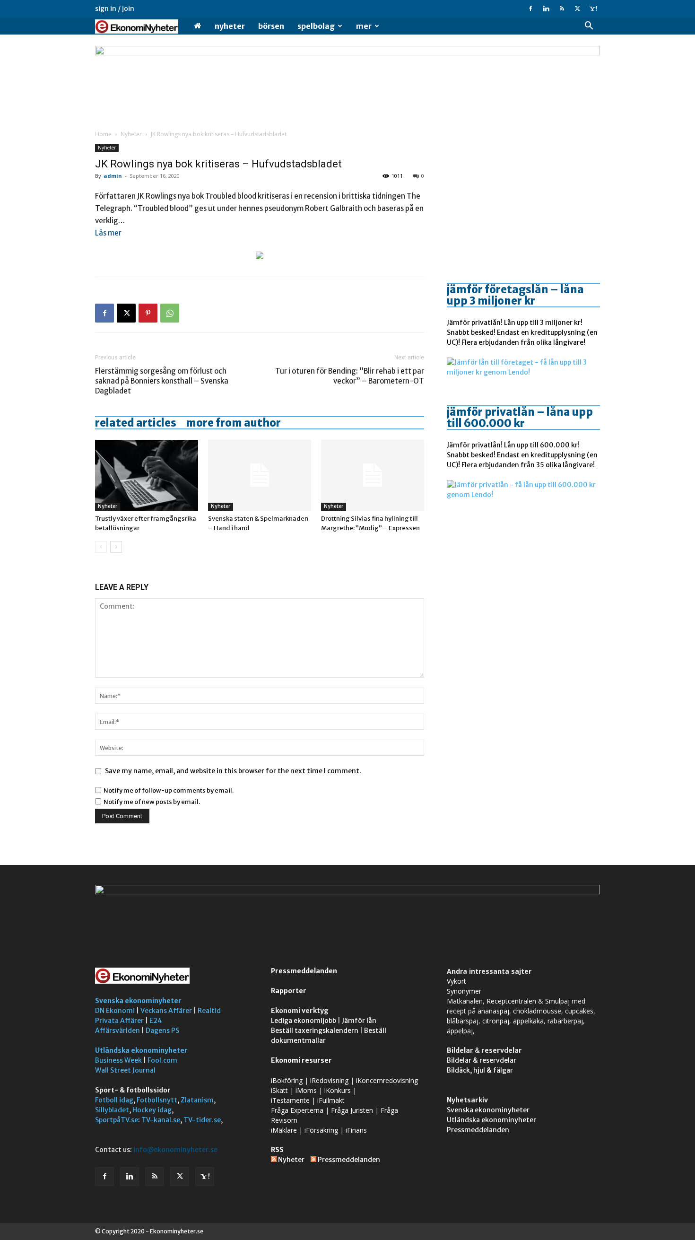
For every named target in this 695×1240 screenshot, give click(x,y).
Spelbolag (316, 26)
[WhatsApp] (169, 313)
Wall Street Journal (125, 1070)
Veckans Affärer (166, 1010)
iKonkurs (337, 1090)
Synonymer (464, 991)
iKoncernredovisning (387, 1080)
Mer (364, 26)
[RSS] (562, 8)
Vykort (456, 981)
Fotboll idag (114, 1100)
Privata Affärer (119, 1020)
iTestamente (290, 1100)
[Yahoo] (593, 8)
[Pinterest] (148, 313)
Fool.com (162, 1060)
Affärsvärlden (117, 1030)
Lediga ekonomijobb (303, 1020)
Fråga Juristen (352, 1110)
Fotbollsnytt (157, 1100)
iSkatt (279, 1090)
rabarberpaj (565, 1020)
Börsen (271, 26)
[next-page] (116, 547)
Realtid (209, 1010)
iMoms (306, 1090)
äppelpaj (460, 1030)
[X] (577, 8)
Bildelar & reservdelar (481, 1060)
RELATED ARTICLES (135, 422)
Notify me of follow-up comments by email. (169, 790)
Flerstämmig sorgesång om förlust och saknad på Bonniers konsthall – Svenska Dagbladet (161, 381)
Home (103, 134)
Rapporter (288, 991)
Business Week (118, 1060)
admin (113, 175)
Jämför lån (359, 1020)
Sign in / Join (114, 8)
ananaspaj (493, 1010)
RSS (277, 1149)
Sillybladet (112, 1110)
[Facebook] (530, 8)
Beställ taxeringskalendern (314, 1030)
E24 (155, 1020)
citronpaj (495, 1020)
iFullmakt (331, 1100)
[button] (588, 26)
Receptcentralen (511, 1000)
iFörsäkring (321, 1130)
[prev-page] (101, 547)
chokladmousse (537, 1010)
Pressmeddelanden (304, 971)
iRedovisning (329, 1080)
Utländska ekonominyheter (141, 1050)
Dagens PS (162, 1030)
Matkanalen (465, 1000)
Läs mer (108, 232)
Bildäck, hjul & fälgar (480, 1070)
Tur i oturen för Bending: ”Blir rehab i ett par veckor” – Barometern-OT (349, 376)
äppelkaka (528, 1020)
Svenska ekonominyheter (138, 1000)
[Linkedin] (546, 8)
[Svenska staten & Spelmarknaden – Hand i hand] (259, 475)
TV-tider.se (202, 1120)
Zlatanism (197, 1100)
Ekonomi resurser (301, 1060)
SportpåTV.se (116, 1120)
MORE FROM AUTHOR (233, 422)
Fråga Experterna (297, 1110)
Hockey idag (152, 1110)
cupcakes (579, 1010)
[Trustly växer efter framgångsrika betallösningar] (146, 475)
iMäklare (284, 1130)
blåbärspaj (462, 1020)
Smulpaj (557, 1000)
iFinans (356, 1130)
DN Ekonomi (115, 1010)
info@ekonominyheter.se (175, 1149)
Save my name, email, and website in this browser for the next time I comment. (233, 771)
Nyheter (230, 26)
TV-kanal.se (160, 1120)
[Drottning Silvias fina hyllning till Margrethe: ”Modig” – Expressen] (372, 475)
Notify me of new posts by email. (152, 802)
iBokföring (287, 1080)
